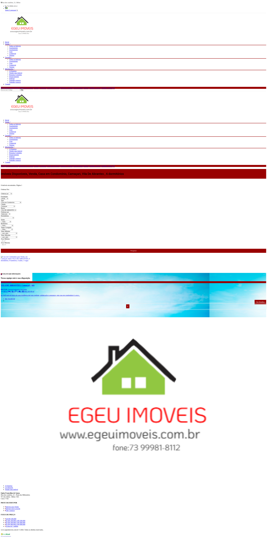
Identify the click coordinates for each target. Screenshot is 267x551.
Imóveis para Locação (26, 88)
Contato (7, 84)
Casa (10, 52)
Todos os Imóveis (15, 46)
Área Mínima (5, 239)
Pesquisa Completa (15, 75)
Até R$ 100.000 (11, 519)
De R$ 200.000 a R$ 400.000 (15, 522)
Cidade (3, 204)
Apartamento (13, 48)
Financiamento (14, 77)
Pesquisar (133, 251)
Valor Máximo (5, 235)
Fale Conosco (10, 510)
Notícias (12, 78)
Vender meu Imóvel (15, 73)
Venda (7, 44)
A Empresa (12, 71)
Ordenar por (5, 212)
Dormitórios (5, 216)
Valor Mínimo (5, 231)
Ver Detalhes (260, 302)
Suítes (3, 220)
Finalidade (4, 197)
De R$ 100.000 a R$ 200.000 (15, 521)
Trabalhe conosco (15, 80)
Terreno (11, 55)
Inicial (7, 42)
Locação (8, 57)
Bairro (3, 208)
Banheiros (4, 223)
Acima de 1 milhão (12, 526)
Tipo (2, 200)
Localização (9, 488)
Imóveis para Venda (11, 88)
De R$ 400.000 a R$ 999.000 (15, 524)
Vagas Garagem (6, 227)
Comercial (12, 53)
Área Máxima (5, 243)
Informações (9, 69)
